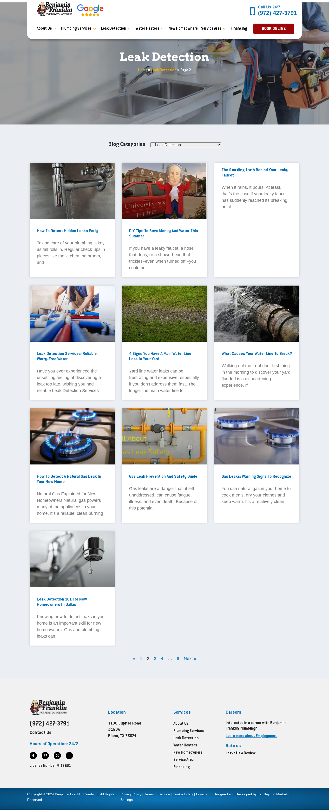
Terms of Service (157, 794)
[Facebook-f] (33, 755)
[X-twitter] (57, 755)
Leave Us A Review (241, 753)
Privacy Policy (130, 794)
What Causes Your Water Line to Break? (257, 354)
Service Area (211, 29)
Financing (239, 29)
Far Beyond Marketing (274, 794)
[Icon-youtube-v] (69, 755)
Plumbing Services (76, 29)
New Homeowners (183, 29)
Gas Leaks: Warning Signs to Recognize (256, 477)
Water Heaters (147, 29)
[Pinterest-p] (45, 755)
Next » (190, 658)
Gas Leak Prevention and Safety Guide (163, 477)
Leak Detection (113, 29)
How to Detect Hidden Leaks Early (67, 231)
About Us (44, 29)
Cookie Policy (183, 794)
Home (142, 70)
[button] (273, 29)
